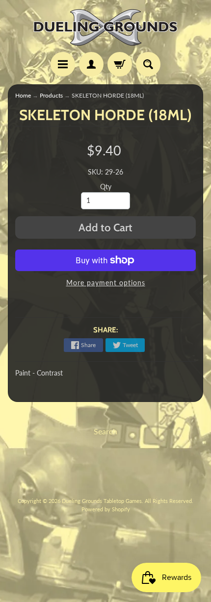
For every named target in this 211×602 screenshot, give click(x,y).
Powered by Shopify (105, 509)
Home (23, 95)
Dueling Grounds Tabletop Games (102, 501)
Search (105, 431)
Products (51, 95)
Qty (105, 187)
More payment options (105, 283)
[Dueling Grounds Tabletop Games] (105, 27)
